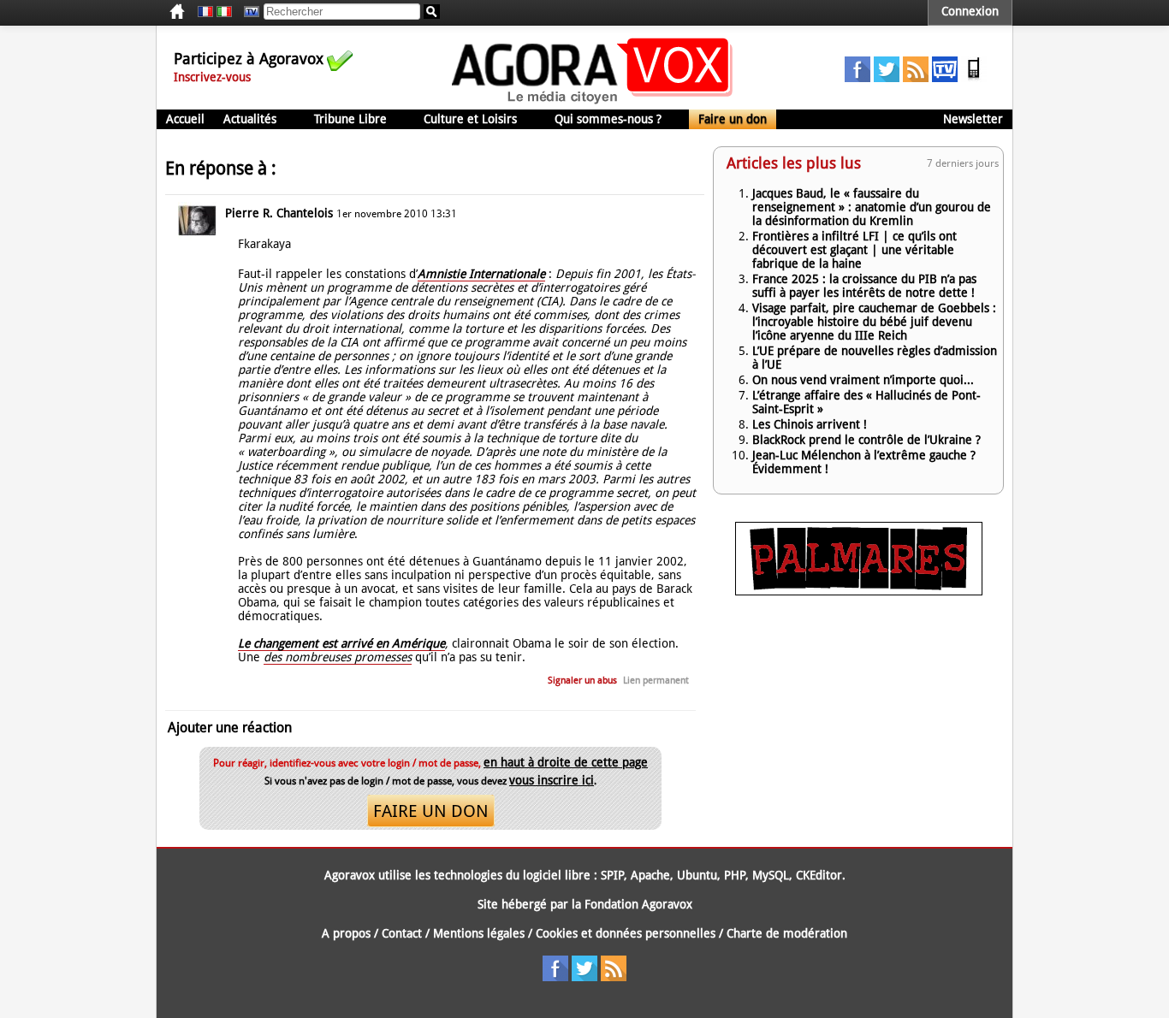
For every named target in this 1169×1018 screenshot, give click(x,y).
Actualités (249, 119)
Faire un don (732, 119)
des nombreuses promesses (338, 657)
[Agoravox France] (205, 12)
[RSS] (916, 78)
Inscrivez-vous (212, 77)
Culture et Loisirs (470, 119)
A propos (346, 933)
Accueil (185, 119)
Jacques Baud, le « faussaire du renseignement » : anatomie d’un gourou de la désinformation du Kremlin (871, 207)
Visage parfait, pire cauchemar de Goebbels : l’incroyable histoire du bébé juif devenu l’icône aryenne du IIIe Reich (874, 321)
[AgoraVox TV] (945, 78)
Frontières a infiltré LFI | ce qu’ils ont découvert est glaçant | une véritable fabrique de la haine (854, 249)
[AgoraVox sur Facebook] (857, 78)
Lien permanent (656, 680)
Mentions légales (479, 933)
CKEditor (819, 875)
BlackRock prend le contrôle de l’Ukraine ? (866, 440)
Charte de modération (787, 933)
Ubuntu (697, 875)
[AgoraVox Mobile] (974, 78)
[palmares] (858, 591)
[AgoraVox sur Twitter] (886, 78)
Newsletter (973, 119)
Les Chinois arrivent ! (809, 424)
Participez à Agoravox (248, 59)
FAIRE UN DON (431, 811)
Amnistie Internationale (481, 274)
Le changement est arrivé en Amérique (341, 643)
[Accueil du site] (592, 102)
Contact (402, 933)
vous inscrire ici (551, 780)
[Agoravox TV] (247, 12)
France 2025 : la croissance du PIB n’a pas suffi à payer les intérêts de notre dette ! (864, 285)
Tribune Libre (350, 119)
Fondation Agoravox (638, 904)
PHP (734, 875)
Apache (650, 875)
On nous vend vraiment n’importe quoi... (863, 380)
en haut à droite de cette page (566, 762)
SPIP (612, 875)
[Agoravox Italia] (224, 12)
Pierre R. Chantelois (279, 213)
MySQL (770, 875)
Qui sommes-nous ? (608, 119)
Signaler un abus (582, 680)
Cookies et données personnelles (625, 933)
